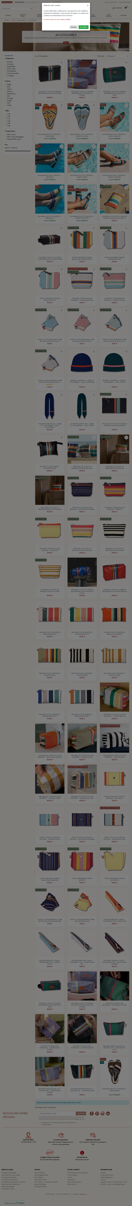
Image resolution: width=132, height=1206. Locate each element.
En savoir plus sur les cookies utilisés (57, 19)
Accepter (83, 27)
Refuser (74, 27)
